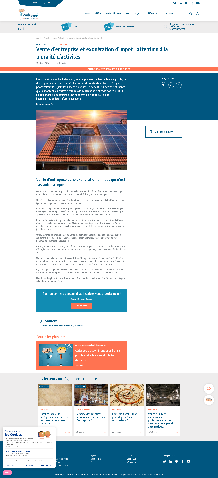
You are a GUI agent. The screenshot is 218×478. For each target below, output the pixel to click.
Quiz (128, 13)
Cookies (108, 474)
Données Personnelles (97, 474)
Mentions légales (60, 474)
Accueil (38, 38)
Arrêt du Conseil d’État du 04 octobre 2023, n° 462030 (61, 326)
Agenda (138, 13)
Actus (87, 13)
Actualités (47, 38)
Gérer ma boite (61, 459)
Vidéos (98, 13)
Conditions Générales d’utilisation (78, 474)
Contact (35, 3)
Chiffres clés (152, 13)
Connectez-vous (87, 299)
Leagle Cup (45, 3)
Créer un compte (81, 306)
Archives (114, 474)
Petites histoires (113, 13)
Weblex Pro (131, 462)
